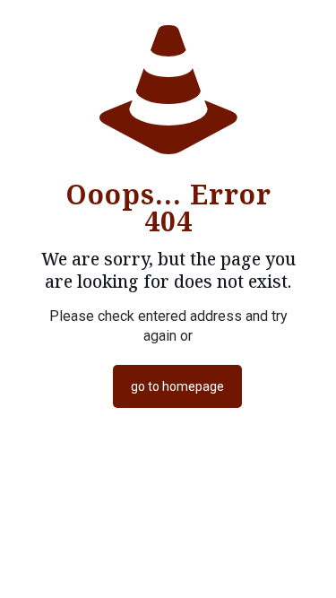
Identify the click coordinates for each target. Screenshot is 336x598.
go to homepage (177, 386)
